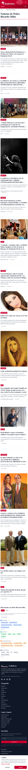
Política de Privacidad (6, 719)
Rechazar (7, 767)
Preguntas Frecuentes (6, 751)
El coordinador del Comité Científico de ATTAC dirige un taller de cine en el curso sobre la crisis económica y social (14, 390)
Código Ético (4, 717)
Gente (2, 694)
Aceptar (21, 767)
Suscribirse (14, 742)
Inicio (2, 9)
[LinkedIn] (9, 679)
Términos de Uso (5, 723)
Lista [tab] (3, 610)
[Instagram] (7, 679)
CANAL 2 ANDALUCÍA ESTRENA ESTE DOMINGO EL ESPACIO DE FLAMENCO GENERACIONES (13, 515)
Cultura (3, 702)
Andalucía (3, 692)
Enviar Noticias (4, 753)
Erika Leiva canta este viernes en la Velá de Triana (14, 316)
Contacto (3, 727)
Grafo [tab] (7, 610)
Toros (2, 698)
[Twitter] (4, 679)
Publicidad (3, 749)
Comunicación (4, 700)
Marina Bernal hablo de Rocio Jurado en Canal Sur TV (13, 591)
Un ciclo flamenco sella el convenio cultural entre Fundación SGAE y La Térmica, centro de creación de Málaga (13, 276)
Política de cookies (5, 764)
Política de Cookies (5, 721)
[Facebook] (2, 679)
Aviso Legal (4, 725)
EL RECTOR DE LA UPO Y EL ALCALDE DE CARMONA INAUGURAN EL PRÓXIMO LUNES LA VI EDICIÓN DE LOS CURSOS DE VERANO (13, 461)
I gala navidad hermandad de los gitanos (14, 371)
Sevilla (2, 690)
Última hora (4, 688)
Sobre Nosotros (5, 715)
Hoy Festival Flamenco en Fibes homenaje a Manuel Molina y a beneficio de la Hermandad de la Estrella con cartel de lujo (14, 203)
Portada (3, 686)
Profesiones (4, 704)
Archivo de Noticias (5, 706)
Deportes (3, 696)
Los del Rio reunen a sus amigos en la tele (13, 572)
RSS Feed (3, 708)
